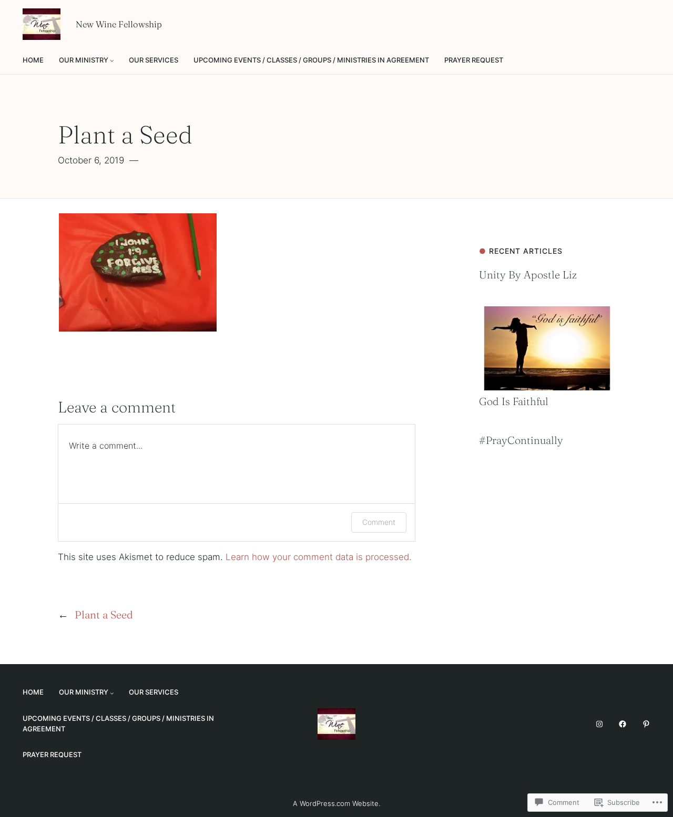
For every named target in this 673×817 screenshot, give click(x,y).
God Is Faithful (513, 401)
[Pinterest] (646, 724)
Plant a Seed (104, 614)
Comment (378, 522)
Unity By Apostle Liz (528, 274)
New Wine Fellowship (119, 24)
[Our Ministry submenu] (112, 60)
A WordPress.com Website (336, 803)
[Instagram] (599, 724)
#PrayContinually (521, 440)
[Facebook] (622, 724)
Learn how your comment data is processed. (319, 557)
